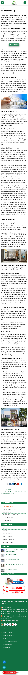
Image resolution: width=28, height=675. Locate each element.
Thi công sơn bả (7, 520)
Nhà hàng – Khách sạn (8, 539)
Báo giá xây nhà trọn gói (11, 569)
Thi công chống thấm (8, 517)
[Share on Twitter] (12, 484)
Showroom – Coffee (8, 542)
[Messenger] (4, 662)
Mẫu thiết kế (6, 528)
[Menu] (2, 2)
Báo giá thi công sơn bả (11, 554)
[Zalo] (4, 667)
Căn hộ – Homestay (7, 536)
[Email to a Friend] (15, 484)
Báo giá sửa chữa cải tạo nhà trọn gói (14, 564)
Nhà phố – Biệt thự (7, 533)
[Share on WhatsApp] (7, 484)
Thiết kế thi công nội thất (21, 492)
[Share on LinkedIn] (20, 484)
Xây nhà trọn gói (7, 512)
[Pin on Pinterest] (18, 484)
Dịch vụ (2, 8)
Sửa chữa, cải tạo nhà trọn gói (10, 515)
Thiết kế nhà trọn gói (8, 506)
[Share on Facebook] (10, 484)
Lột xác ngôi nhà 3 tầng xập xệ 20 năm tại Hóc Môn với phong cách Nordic (7, 491)
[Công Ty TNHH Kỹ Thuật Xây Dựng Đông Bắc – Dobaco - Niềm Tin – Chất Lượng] (14, 2)
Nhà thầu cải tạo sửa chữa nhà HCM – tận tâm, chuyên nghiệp (15, 550)
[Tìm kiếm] (25, 2)
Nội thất (5, 531)
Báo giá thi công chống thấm (12, 559)
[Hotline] (4, 672)
